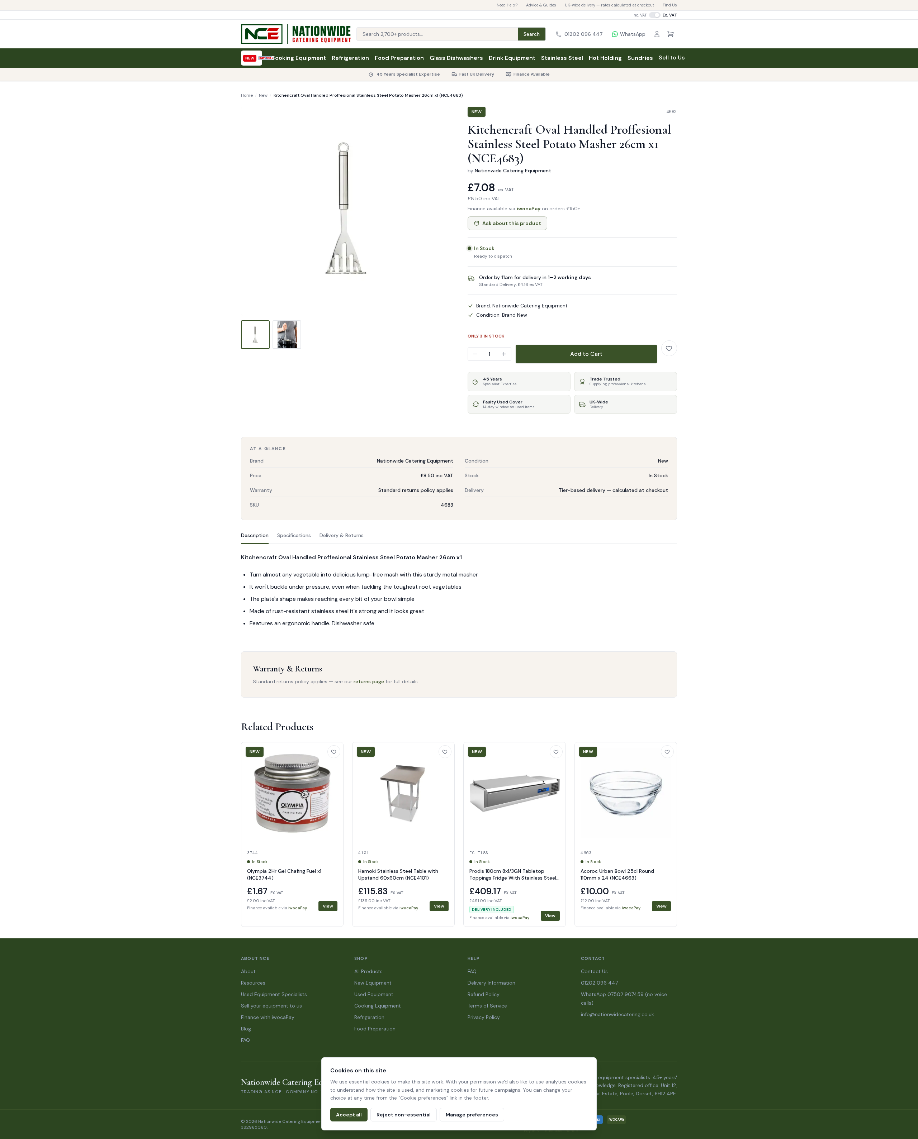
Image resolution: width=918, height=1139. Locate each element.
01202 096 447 (599, 983)
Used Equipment (373, 994)
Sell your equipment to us (271, 1005)
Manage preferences (472, 1114)
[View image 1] (255, 334)
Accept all (349, 1114)
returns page (369, 681)
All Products (368, 971)
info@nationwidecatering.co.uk (617, 1014)
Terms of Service (487, 1005)
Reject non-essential (404, 1114)
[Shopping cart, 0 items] (670, 34)
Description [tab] (255, 535)
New (263, 95)
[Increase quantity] (504, 354)
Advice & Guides (541, 5)
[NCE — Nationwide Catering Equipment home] (296, 34)
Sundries (640, 58)
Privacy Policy (484, 1017)
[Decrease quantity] (475, 354)
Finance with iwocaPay (267, 1017)
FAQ (245, 1040)
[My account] (656, 34)
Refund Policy (484, 994)
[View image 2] (287, 334)
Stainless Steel (562, 58)
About (248, 971)
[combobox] (437, 34)
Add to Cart (586, 354)
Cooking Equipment (298, 58)
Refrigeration (350, 58)
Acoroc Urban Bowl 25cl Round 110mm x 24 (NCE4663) (617, 874)
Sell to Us (672, 57)
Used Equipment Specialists (274, 994)
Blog (246, 1028)
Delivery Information (491, 983)
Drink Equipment (512, 58)
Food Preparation (399, 58)
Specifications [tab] (294, 535)
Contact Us (594, 971)
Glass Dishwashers (456, 58)
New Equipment (373, 983)
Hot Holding (605, 58)
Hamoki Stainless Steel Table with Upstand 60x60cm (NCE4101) (398, 874)
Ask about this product (511, 223)
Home (247, 95)
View (328, 906)
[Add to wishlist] (669, 348)
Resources (253, 983)
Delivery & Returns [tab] (342, 535)
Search (532, 34)
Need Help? (507, 5)
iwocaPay (528, 208)
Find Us (670, 5)
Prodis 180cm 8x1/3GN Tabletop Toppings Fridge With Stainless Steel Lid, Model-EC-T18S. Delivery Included (514, 878)
